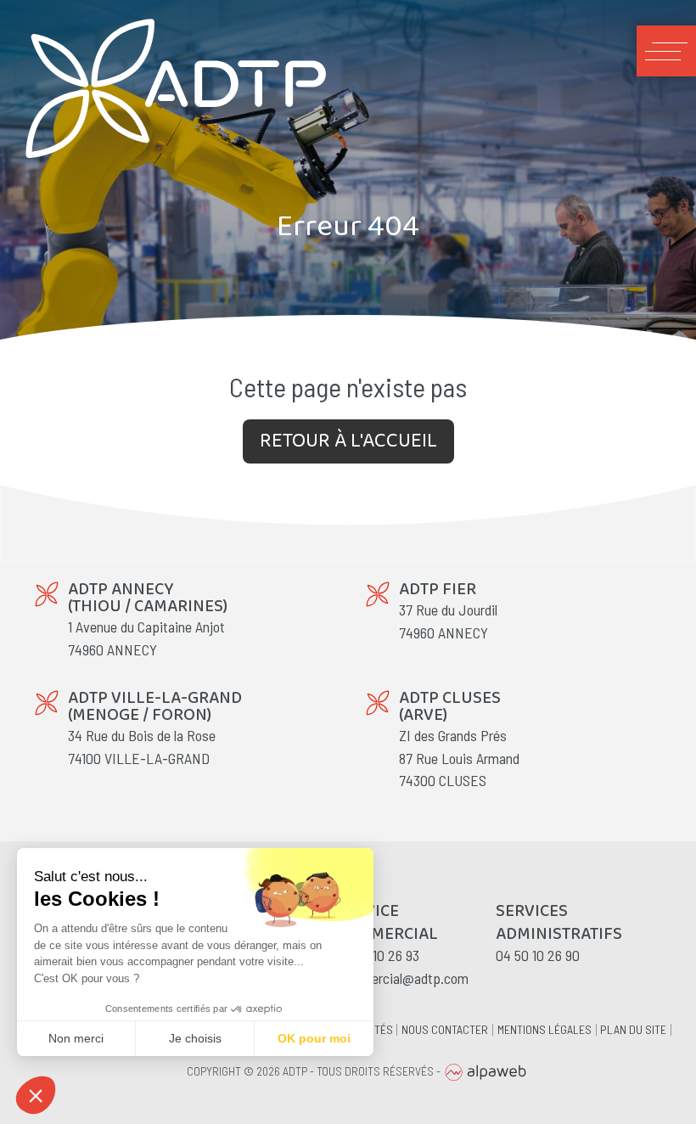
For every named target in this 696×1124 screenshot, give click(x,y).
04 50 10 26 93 (377, 955)
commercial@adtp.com (402, 978)
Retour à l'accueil (348, 441)
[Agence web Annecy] (485, 1071)
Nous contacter (444, 1030)
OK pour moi (314, 1038)
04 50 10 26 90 (538, 955)
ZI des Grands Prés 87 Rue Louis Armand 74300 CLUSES (459, 758)
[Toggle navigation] (666, 50)
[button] (35, 1095)
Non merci (76, 1038)
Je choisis (195, 1038)
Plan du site (633, 1030)
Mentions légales (544, 1030)
